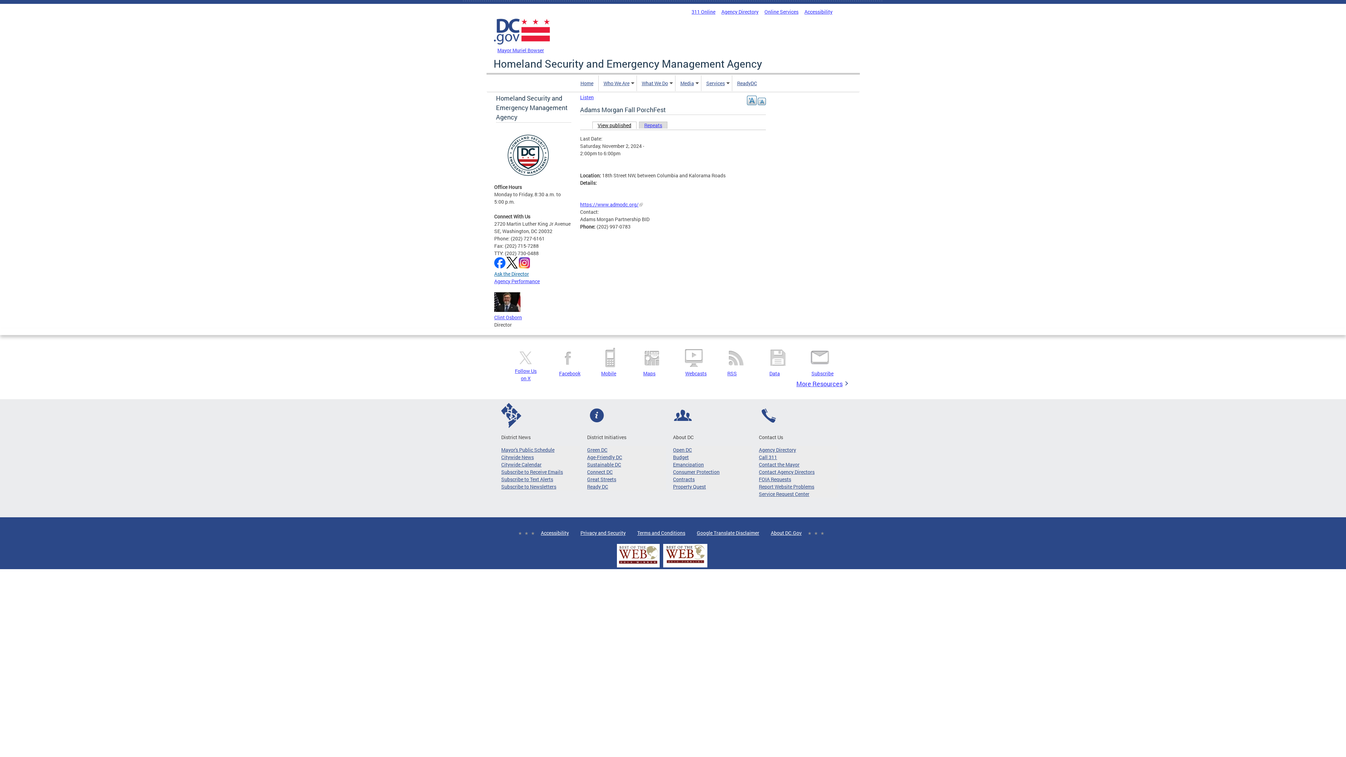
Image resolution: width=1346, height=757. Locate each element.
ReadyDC (747, 83)
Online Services (781, 11)
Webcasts (696, 373)
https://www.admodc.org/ (609, 204)
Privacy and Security (603, 533)
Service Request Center (784, 494)
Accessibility (818, 11)
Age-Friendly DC (604, 457)
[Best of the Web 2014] (638, 563)
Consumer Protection (696, 472)
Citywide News (517, 457)
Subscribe (822, 373)
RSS (732, 373)
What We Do (655, 83)
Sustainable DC (604, 464)
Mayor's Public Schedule (528, 449)
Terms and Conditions (661, 533)
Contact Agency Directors (787, 472)
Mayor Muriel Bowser (520, 50)
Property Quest (689, 486)
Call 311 (768, 457)
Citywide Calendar (521, 464)
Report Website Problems (786, 486)
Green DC (597, 449)
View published (617, 125)
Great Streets (601, 479)
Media (687, 83)
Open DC (682, 449)
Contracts (684, 479)
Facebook (569, 373)
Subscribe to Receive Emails (532, 472)
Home (586, 83)
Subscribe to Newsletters (528, 486)
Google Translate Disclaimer (728, 533)
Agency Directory (740, 11)
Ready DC (597, 486)
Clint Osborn (508, 317)
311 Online (703, 11)
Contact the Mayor (779, 464)
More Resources (819, 384)
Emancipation (688, 464)
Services (715, 83)
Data (774, 373)
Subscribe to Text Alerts (527, 479)
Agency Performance (517, 281)
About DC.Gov (786, 533)
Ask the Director (511, 274)
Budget (681, 457)
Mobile (608, 373)
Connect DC (600, 472)
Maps (649, 373)
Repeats (653, 125)
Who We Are (617, 83)
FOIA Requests (775, 479)
